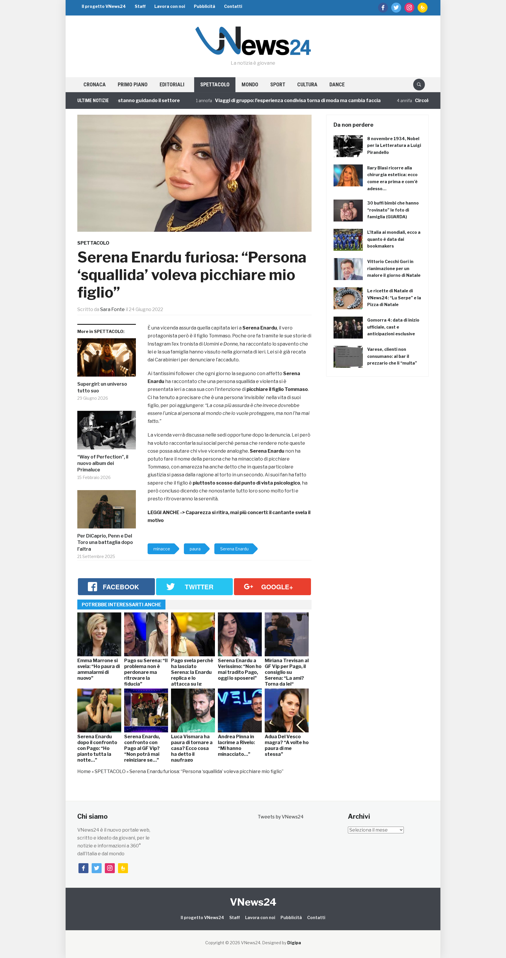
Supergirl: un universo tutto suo (102, 387)
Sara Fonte (112, 309)
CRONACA (94, 84)
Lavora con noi (169, 6)
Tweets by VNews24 (281, 817)
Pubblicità (204, 6)
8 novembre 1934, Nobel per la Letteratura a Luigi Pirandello (394, 145)
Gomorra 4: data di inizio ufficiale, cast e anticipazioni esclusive (393, 326)
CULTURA (307, 84)
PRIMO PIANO (133, 84)
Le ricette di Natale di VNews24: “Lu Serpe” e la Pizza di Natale (394, 297)
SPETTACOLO (215, 84)
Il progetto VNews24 (104, 6)
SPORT (277, 84)
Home (84, 771)
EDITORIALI (172, 84)
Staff (140, 6)
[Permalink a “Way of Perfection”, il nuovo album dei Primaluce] (106, 432)
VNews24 (253, 902)
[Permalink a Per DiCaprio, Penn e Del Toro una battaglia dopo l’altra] (106, 511)
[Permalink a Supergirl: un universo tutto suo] (106, 359)
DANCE (337, 84)
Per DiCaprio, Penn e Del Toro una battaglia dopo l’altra (105, 542)
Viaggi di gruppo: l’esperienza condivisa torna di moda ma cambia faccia (272, 100)
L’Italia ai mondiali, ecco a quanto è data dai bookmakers (393, 239)
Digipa (294, 942)
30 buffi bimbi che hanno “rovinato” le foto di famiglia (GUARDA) (393, 209)
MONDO (250, 84)
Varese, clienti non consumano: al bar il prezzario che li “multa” (392, 356)
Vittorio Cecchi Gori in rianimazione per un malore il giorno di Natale (393, 268)
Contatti (233, 6)
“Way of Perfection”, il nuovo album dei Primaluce (102, 463)
